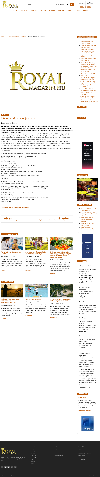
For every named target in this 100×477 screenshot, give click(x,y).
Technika (52, 10)
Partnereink (81, 451)
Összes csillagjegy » (85, 410)
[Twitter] (88, 7)
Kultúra (43, 10)
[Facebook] (81, 7)
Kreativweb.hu (95, 475)
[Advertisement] (50, 24)
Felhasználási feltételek (84, 453)
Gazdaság (33, 10)
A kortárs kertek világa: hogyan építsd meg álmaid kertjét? (60, 300)
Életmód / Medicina (13, 37)
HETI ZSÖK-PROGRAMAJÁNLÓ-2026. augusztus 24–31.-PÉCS (87, 77)
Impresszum (81, 449)
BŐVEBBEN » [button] (4, 270)
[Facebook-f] (2, 467)
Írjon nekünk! (81, 459)
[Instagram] (85, 7)
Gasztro (77, 10)
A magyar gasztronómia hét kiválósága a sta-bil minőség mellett (88, 214)
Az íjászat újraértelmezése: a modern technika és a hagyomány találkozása (10, 300)
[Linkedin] (83, 7)
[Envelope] (90, 7)
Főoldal (15, 10)
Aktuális (24, 10)
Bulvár (85, 10)
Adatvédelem (81, 455)
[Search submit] (72, 4)
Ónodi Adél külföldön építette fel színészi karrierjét (86, 219)
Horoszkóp (82, 397)
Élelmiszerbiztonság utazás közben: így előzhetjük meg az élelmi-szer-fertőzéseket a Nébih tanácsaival (60, 254)
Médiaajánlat (81, 447)
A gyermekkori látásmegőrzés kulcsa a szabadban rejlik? (35, 253)
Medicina (61, 10)
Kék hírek (56, 451)
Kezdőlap (3, 37)
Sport (69, 10)
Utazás (56, 449)
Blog (79, 457)
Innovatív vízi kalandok (33, 299)
